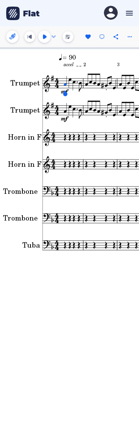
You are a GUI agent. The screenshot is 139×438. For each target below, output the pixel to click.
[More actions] (130, 37)
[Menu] (128, 13)
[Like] (88, 37)
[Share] (116, 37)
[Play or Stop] (44, 37)
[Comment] (102, 37)
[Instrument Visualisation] (68, 36)
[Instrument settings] (12, 37)
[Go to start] (29, 36)
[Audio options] (54, 37)
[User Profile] (111, 13)
